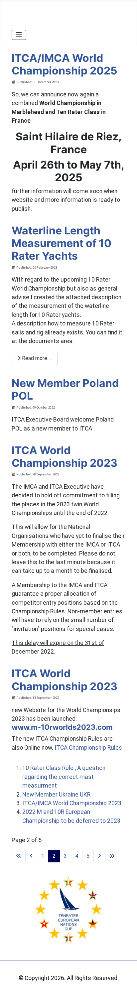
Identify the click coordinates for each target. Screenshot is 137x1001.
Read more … (36, 358)
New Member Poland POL (65, 389)
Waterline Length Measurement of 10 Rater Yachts (61, 243)
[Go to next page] (99, 856)
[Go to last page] (112, 856)
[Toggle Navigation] (19, 35)
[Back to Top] (125, 988)
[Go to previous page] (31, 856)
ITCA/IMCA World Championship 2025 (64, 64)
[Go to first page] (19, 856)
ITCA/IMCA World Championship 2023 (71, 803)
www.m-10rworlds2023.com (62, 727)
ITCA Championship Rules (88, 747)
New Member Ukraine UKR (56, 794)
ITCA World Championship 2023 (64, 456)
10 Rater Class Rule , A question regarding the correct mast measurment (63, 777)
